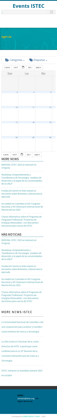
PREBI (25, 416)
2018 (7, 67)
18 (33, 122)
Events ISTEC (28, 5)
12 (50, 107)
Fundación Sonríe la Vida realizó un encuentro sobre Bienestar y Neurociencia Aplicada (21, 193)
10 (17, 107)
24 (17, 137)
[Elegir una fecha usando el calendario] (23, 67)
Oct (16, 67)
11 (33, 107)
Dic (30, 67)
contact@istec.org (25, 398)
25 (33, 137)
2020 (38, 67)
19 (50, 122)
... (2, 12)
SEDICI (31, 416)
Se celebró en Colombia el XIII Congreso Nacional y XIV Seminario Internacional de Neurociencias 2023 (22, 206)
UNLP (38, 416)
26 (50, 137)
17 (17, 122)
